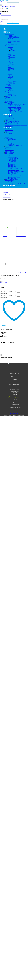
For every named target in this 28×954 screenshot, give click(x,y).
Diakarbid (10, 103)
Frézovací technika (9, 130)
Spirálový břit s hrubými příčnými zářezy (16, 171)
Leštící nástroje (8, 87)
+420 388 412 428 (14, 381)
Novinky (5, 31)
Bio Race (10, 48)
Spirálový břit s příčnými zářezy (14, 177)
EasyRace (12, 50)
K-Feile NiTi (10, 62)
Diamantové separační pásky (11, 44)
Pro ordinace (7, 32)
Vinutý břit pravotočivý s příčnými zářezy (16, 183)
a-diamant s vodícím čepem (13, 37)
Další (15, 272)
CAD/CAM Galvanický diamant (12, 121)
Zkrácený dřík (11, 43)
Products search (3, 3)
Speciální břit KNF (12, 164)
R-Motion (10, 74)
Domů (4, 28)
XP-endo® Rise (11, 82)
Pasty (6, 146)
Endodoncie (7, 45)
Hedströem (10, 58)
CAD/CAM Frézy (7, 114)
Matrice (9, 67)
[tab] (2, 329)
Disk (9, 140)
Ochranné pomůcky (9, 185)
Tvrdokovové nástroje (9, 102)
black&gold (10, 38)
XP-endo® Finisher (12, 80)
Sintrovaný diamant (9, 100)
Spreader (9, 78)
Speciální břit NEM (12, 165)
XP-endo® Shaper (11, 83)
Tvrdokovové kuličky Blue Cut (14, 105)
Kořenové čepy (11, 64)
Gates (9, 56)
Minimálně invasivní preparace (14, 41)
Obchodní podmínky (15, 391)
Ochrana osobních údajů (15, 389)
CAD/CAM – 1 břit (9, 115)
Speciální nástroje (8, 151)
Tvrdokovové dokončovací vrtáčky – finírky (17, 104)
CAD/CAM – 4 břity (9, 119)
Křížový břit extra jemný (13, 157)
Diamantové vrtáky (12, 139)
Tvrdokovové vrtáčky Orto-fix (14, 110)
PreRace (9, 71)
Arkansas (10, 88)
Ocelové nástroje (8, 143)
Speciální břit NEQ (12, 166)
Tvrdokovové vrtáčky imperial (14, 109)
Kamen (9, 89)
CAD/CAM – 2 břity (9, 116)
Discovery (10, 54)
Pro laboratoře (7, 127)
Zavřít (1, 13)
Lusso (9, 134)
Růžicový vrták (11, 144)
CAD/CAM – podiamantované (11, 120)
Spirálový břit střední (12, 178)
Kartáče (6, 131)
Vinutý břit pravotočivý (12, 181)
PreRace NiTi (10, 72)
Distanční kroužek (9, 126)
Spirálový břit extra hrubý (13, 172)
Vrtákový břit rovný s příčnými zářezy (15, 145)
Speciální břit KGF (12, 163)
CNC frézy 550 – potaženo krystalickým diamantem (16, 125)
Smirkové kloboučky (9, 150)
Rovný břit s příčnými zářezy (14, 170)
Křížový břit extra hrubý (13, 158)
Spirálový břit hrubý (12, 173)
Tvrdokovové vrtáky (9, 180)
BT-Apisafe (10, 49)
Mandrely (7, 137)
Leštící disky (7, 84)
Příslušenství (10, 85)
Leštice (6, 132)
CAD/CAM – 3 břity (9, 117)
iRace (9, 61)
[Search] (1, 4)
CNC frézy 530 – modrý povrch (11, 122)
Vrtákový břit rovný (12, 184)
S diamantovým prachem (13, 135)
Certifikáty (15, 392)
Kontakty (15, 394)
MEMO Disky (11, 68)
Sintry (6, 148)
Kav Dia (9, 40)
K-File (9, 63)
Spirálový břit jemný (12, 174)
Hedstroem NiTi (11, 60)
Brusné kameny (8, 128)
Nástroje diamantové (9, 138)
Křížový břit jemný (12, 160)
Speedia (9, 42)
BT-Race (10, 51)
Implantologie (10, 94)
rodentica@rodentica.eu (14, 384)
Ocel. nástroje (8, 92)
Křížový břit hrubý (11, 155)
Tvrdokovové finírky (9, 152)
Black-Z (9, 141)
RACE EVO (10, 76)
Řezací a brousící (8, 147)
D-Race (9, 52)
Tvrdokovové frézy (9, 153)
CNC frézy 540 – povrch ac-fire (11, 123)
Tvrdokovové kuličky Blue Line (14, 107)
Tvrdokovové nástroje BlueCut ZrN (15, 108)
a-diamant (10, 35)
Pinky (9, 70)
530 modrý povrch (11, 154)
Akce (4, 29)
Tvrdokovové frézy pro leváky (11, 179)
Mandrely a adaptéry (12, 95)
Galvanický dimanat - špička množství (9, 291)
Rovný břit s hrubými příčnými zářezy (15, 168)
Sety (6, 98)
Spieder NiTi (10, 77)
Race (9, 75)
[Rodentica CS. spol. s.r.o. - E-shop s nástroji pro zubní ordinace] (5, 1)
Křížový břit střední (12, 159)
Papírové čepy (11, 69)
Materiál (9, 65)
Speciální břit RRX (12, 167)
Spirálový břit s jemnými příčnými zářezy (16, 175)
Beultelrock (10, 47)
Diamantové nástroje (9, 34)
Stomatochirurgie (8, 101)
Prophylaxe (10, 90)
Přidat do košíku (4, 293)
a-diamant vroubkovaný (13, 36)
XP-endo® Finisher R (12, 81)
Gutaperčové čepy (11, 57)
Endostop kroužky (11, 55)
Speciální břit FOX (12, 161)
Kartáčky (10, 133)
